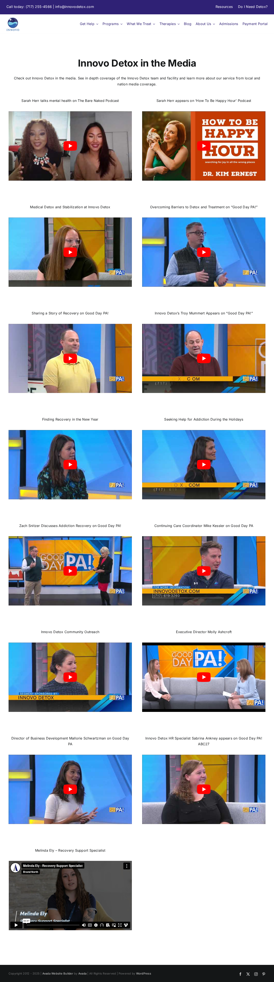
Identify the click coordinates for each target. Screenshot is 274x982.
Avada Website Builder (57, 973)
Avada (82, 973)
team (155, 78)
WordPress (143, 973)
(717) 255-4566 (39, 6)
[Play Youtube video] (70, 146)
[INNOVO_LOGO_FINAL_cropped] (12, 18)
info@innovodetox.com (74, 6)
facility (172, 78)
